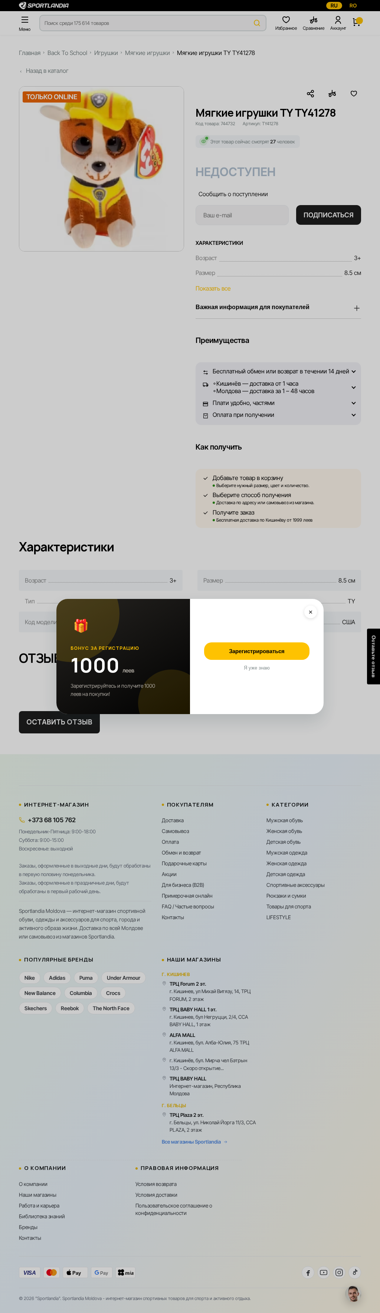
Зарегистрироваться (257, 651)
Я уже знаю (257, 668)
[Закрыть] (310, 612)
